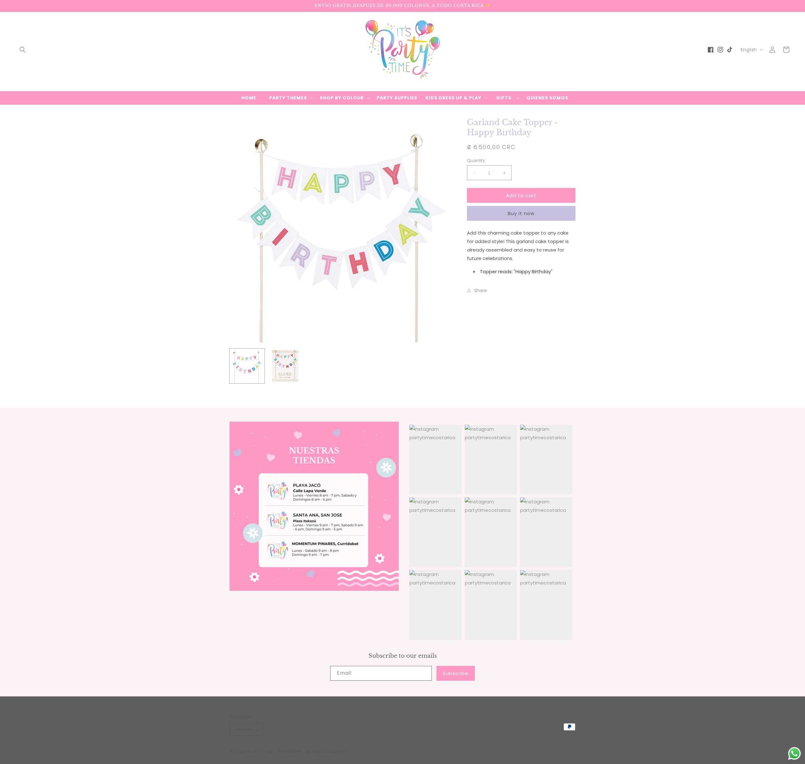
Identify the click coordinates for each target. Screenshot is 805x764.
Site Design (289, 751)
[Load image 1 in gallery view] (247, 366)
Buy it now (521, 213)
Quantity (476, 160)
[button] (23, 50)
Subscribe (456, 673)
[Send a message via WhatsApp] (794, 753)
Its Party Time (259, 751)
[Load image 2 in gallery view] (285, 366)
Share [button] (480, 290)
